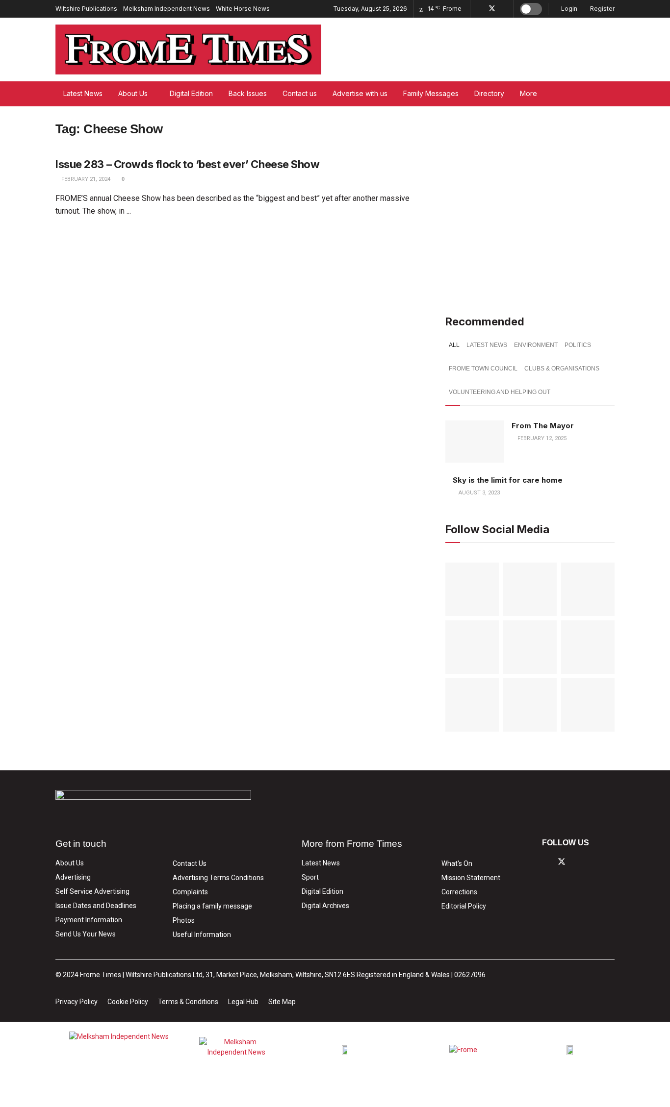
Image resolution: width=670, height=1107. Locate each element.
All (454, 345)
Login (568, 8)
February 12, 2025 (541, 438)
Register (602, 8)
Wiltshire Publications (86, 8)
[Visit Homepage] (188, 49)
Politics (578, 345)
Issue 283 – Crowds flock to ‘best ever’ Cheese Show (187, 164)
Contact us (300, 93)
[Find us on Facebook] (479, 9)
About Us (133, 93)
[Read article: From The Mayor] (474, 441)
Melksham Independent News (166, 8)
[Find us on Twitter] (492, 9)
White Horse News (243, 8)
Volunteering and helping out (499, 392)
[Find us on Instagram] (505, 9)
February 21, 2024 (85, 179)
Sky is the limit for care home (508, 480)
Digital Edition (191, 93)
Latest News (83, 93)
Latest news (486, 345)
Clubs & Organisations (561, 368)
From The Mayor (543, 425)
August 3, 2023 (478, 493)
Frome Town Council (483, 368)
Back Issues (248, 93)
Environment (536, 345)
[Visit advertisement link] (530, 205)
